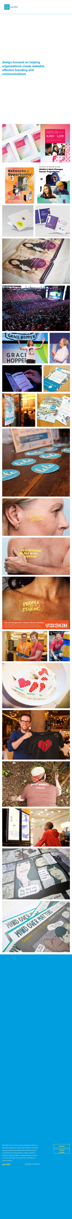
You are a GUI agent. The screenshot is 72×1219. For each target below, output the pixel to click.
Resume (62, 1146)
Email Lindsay (62, 1151)
